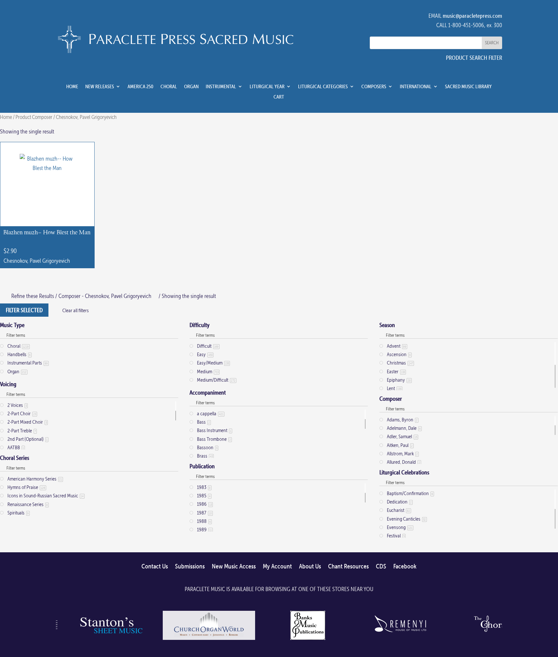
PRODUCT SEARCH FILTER (474, 57)
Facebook (405, 566)
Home (72, 87)
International (415, 87)
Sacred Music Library (468, 87)
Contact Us (154, 566)
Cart (279, 97)
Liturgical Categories (323, 87)
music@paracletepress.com (472, 15)
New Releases (99, 87)
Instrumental (221, 87)
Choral (168, 87)
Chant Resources (348, 566)
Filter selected (24, 310)
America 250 (140, 87)
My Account (277, 566)
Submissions (190, 566)
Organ (191, 87)
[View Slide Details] (110, 639)
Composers (373, 87)
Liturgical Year (267, 87)
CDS (381, 566)
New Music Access (234, 566)
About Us (310, 566)
